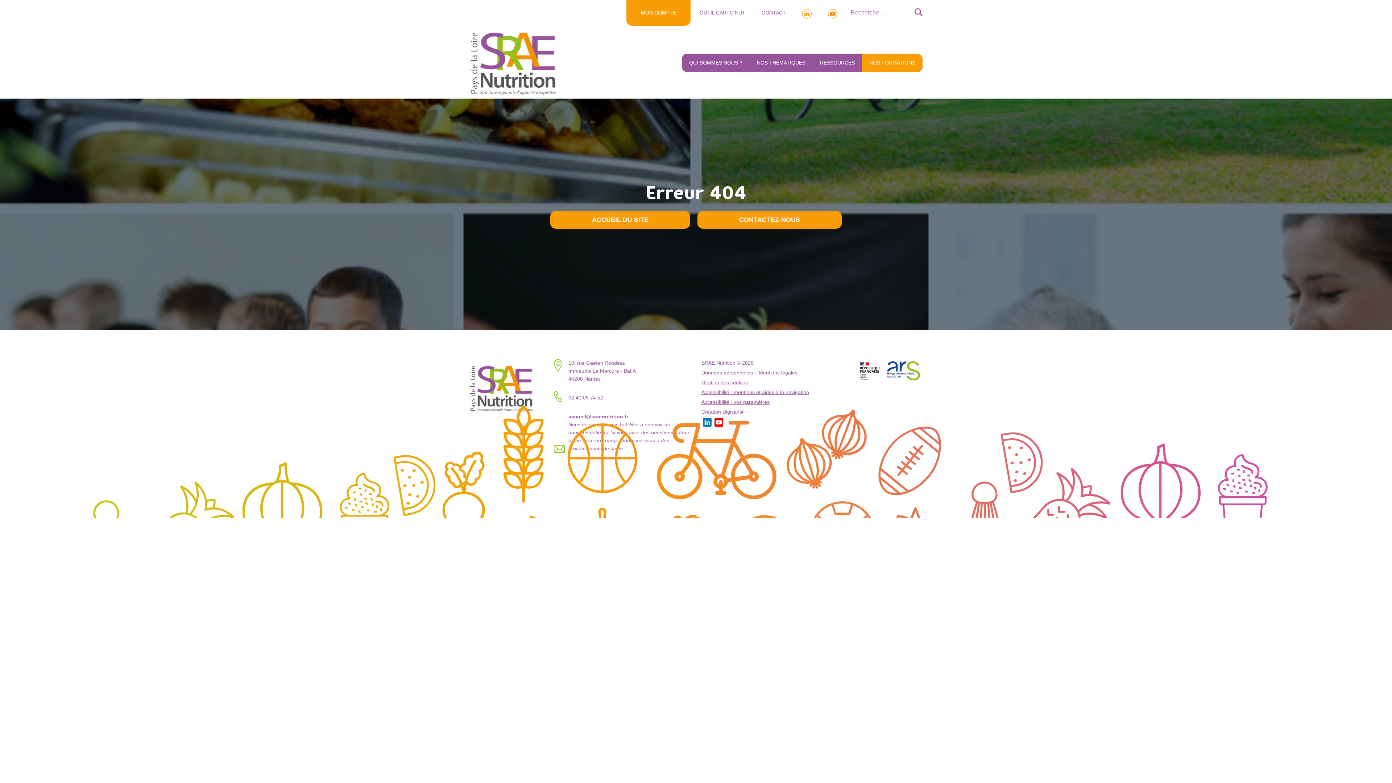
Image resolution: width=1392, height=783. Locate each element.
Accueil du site (620, 219)
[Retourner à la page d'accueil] (514, 63)
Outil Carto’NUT (722, 13)
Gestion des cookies (724, 382)
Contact (774, 13)
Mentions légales (778, 373)
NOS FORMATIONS (892, 63)
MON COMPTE (658, 13)
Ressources (837, 63)
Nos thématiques (781, 63)
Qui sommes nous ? (715, 63)
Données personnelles (727, 373)
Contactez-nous (769, 219)
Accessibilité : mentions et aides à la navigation (755, 392)
